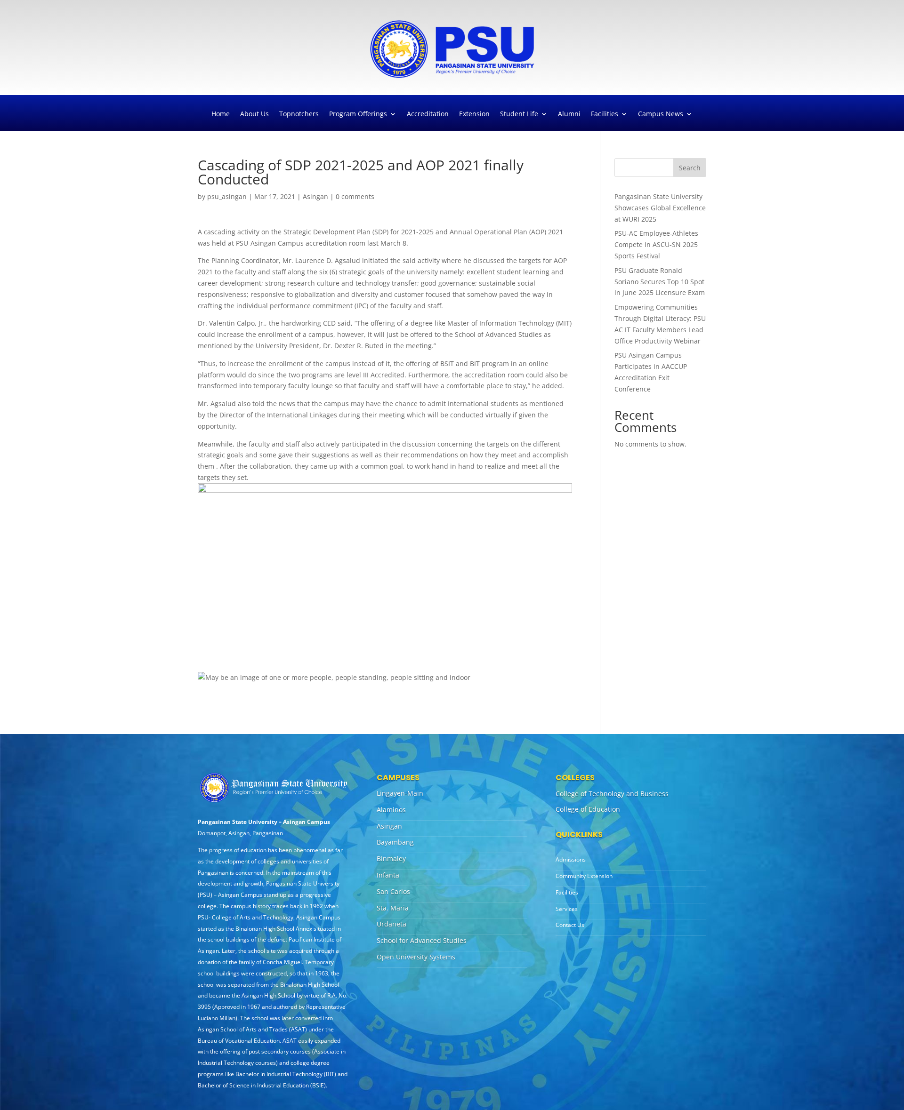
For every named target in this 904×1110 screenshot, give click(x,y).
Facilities (604, 114)
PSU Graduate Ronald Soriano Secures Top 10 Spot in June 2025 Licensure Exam (659, 281)
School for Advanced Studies (422, 940)
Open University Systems (416, 956)
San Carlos (393, 891)
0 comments (355, 196)
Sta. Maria (393, 907)
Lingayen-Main (400, 793)
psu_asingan (227, 196)
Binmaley (391, 858)
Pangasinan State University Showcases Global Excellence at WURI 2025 (660, 208)
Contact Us (570, 925)
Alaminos (391, 809)
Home (220, 114)
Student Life (519, 114)
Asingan (315, 196)
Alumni (569, 114)
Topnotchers (299, 114)
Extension (474, 114)
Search (690, 167)
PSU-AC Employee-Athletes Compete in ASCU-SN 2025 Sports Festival (656, 244)
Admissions (571, 859)
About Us (254, 114)
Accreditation (428, 114)
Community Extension (584, 876)
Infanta (388, 874)
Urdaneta (391, 923)
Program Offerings (358, 114)
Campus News (660, 114)
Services (567, 909)
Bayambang (395, 842)
